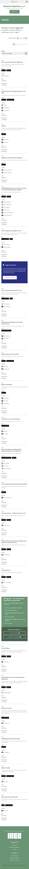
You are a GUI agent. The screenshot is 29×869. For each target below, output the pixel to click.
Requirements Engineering (14, 7)
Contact (14, 849)
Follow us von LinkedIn (13, 633)
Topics (15, 11)
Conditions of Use (21, 865)
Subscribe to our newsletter (13, 636)
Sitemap (5, 865)
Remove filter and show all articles (21, 44)
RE (14, 1)
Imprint (9, 865)
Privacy (14, 865)
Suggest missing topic (9, 277)
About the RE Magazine (14, 847)
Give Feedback (14, 855)
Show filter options (12, 38)
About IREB (14, 845)
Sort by (3, 51)
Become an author (14, 860)
